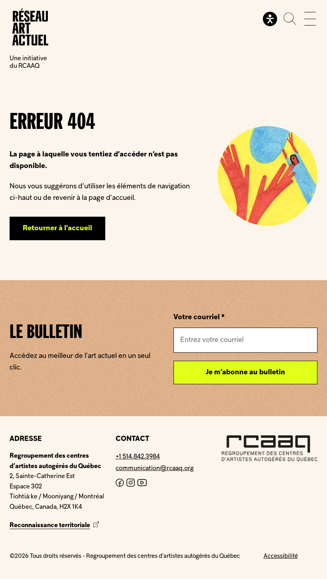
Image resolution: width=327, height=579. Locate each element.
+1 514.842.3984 (138, 457)
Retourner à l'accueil (57, 228)
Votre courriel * (199, 317)
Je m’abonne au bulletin (245, 372)
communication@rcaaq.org (154, 468)
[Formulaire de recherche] (290, 18)
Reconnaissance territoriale (55, 525)
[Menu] (310, 19)
